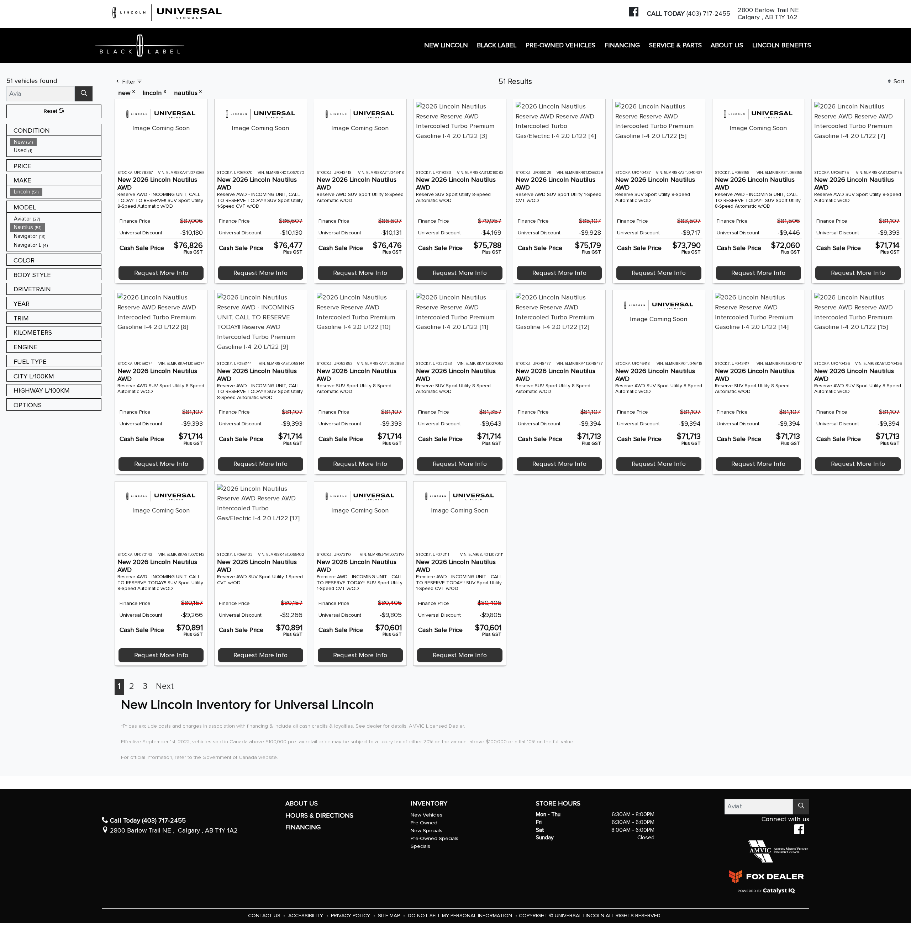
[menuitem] (55, 142)
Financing (303, 827)
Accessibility (306, 915)
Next (165, 686)
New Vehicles (426, 815)
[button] (446, 46)
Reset (51, 111)
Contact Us (265, 915)
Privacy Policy (351, 915)
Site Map (389, 915)
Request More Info (161, 273)
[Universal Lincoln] (168, 11)
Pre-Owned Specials (434, 838)
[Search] (84, 93)
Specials (420, 846)
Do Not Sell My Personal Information (461, 915)
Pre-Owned (424, 822)
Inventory (429, 803)
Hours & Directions (319, 815)
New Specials (426, 830)
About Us (301, 803)
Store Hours (558, 803)
